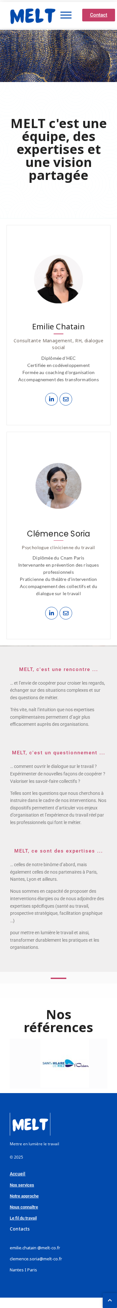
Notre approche (24, 1196)
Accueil (17, 1173)
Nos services (22, 1185)
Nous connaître (24, 1207)
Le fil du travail (23, 1218)
